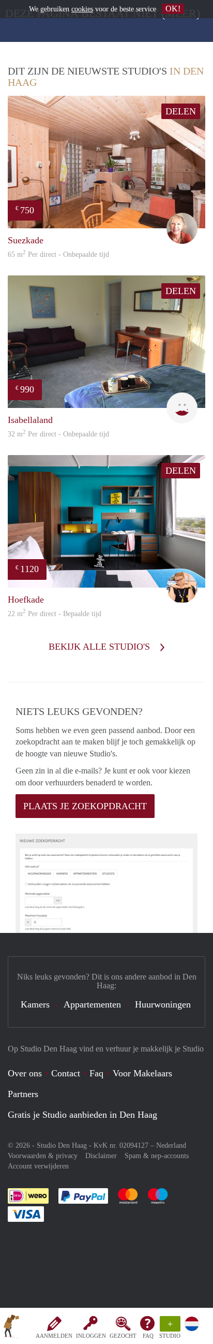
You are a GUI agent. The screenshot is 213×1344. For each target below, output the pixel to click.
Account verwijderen (38, 1166)
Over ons (25, 1073)
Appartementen (92, 1004)
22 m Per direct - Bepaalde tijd (54, 614)
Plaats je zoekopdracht (85, 806)
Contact (65, 1073)
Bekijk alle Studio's (101, 646)
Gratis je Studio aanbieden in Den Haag (82, 1114)
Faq (96, 1073)
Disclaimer (101, 1156)
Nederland (171, 1145)
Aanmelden (54, 1336)
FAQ (148, 1336)
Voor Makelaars (142, 1073)
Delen (180, 111)
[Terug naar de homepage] (11, 1328)
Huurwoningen (163, 1004)
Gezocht (123, 1336)
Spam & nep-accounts (157, 1156)
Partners (23, 1094)
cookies (82, 9)
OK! (172, 8)
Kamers (35, 1004)
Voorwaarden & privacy (43, 1156)
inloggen (91, 1336)
